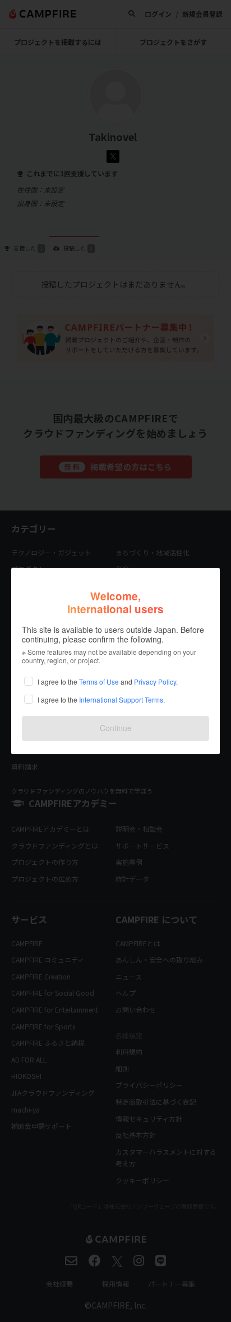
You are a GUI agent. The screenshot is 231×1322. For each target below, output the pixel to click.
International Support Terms (121, 699)
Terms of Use (99, 681)
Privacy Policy (155, 681)
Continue (116, 727)
